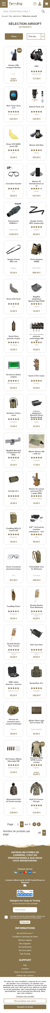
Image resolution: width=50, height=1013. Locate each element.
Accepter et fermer (25, 1007)
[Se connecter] (39, 3)
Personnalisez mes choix (25, 1001)
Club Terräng (25, 954)
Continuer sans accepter (25, 996)
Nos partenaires (25, 947)
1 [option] (18, 824)
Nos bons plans (25, 950)
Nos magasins (25, 944)
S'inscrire (25, 922)
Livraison (25, 969)
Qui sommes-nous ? (25, 933)
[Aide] (34, 3)
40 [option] (39, 832)
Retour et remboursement (25, 972)
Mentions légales (25, 940)
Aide (25, 965)
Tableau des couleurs (25, 975)
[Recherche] (43, 11)
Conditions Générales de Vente (25, 937)
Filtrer (14, 36)
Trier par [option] (32, 36)
